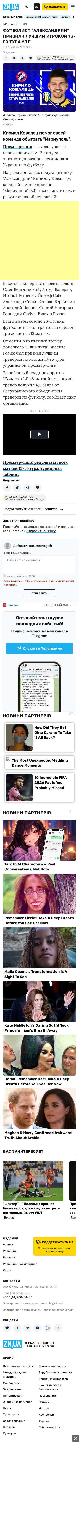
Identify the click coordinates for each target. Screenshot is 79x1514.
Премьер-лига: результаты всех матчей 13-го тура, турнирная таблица (35, 468)
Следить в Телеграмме (42, 648)
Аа (36, 6)
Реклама (9, 1257)
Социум (44, 1402)
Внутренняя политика (18, 1366)
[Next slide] (73, 17)
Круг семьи (46, 1414)
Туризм (44, 1421)
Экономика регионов (17, 1402)
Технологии (11, 1414)
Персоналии (47, 1395)
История (44, 1408)
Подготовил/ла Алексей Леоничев (30, 509)
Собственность (49, 1427)
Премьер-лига (17, 146)
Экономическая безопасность (50, 1387)
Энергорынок (12, 1389)
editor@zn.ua (64, 1310)
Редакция (10, 1251)
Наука (7, 1408)
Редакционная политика (20, 1264)
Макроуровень (13, 1383)
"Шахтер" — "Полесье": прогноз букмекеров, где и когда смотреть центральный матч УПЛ (31, 1208)
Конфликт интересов (53, 1379)
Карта (7, 1270)
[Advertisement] (39, 240)
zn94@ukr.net (54, 1303)
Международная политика (14, 1375)
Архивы (8, 1244)
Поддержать (57, 6)
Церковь (9, 1427)
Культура (9, 1433)
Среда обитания (14, 1421)
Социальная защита (52, 1366)
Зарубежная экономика (55, 1372)
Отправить (39, 593)
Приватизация (13, 1395)
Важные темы (13, 17)
